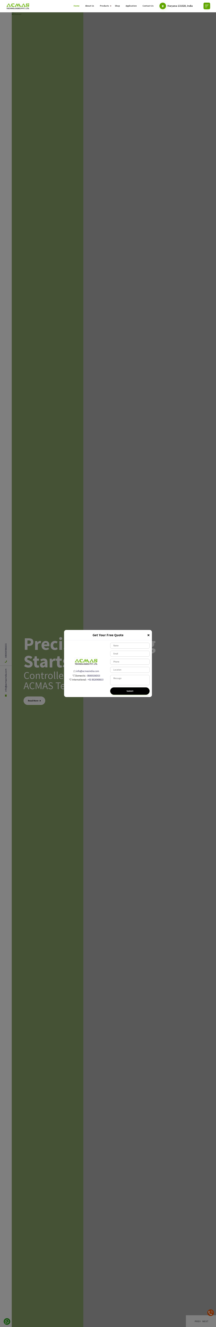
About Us (89, 5)
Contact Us (148, 5)
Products (104, 5)
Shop (117, 5)
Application (131, 5)
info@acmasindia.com (87, 671)
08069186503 (93, 675)
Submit (130, 691)
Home (76, 5)
